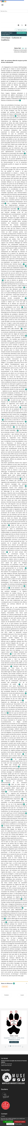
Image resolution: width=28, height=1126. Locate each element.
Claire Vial (4, 986)
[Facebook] (18, 25)
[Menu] (2, 5)
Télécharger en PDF (22, 30)
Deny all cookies (20, 1121)
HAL (23, 48)
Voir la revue (14, 1042)
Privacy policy (18, 1124)
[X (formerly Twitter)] (22, 25)
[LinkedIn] (25, 25)
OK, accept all (8, 1121)
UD (25, 48)
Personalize (10, 1124)
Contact (3, 1116)
